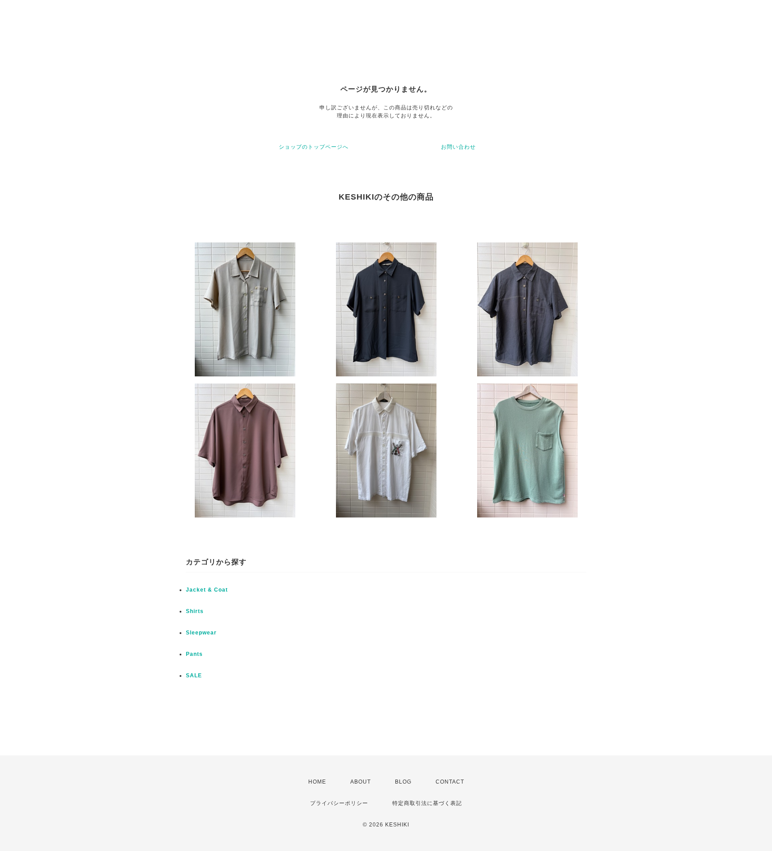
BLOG (403, 782)
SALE (194, 675)
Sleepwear (201, 633)
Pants (194, 654)
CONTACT (450, 782)
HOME (317, 782)
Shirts (195, 611)
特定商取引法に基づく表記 (427, 803)
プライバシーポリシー (339, 803)
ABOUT (360, 782)
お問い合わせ (458, 147)
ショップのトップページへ (313, 147)
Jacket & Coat (207, 590)
